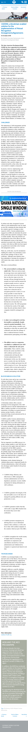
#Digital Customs (18, 708)
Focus (3, 21)
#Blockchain (4, 710)
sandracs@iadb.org (6, 635)
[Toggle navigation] (25, 2)
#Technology (7, 708)
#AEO (12, 708)
